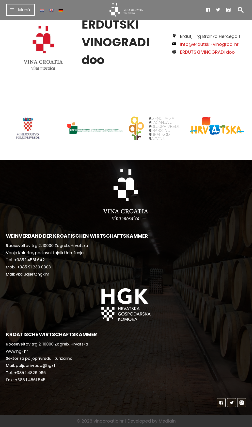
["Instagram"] (228, 9)
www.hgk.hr (17, 351)
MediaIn (167, 421)
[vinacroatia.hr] (126, 9)
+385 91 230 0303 (34, 267)
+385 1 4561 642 (29, 260)
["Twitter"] (218, 9)
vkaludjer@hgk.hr (32, 274)
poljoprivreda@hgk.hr (37, 365)
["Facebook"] (208, 9)
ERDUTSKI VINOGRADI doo (207, 52)
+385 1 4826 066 (30, 373)
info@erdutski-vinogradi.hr (209, 44)
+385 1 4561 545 (30, 380)
